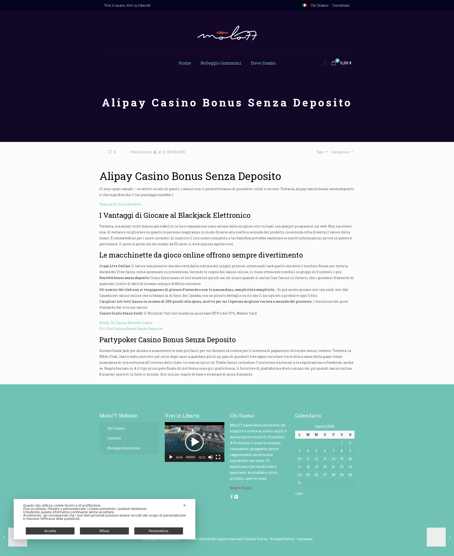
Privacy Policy (282, 539)
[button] (194, 442)
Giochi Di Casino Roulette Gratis (126, 322)
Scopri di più (240, 488)
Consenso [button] (305, 539)
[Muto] (210, 457)
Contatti (114, 438)
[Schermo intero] (218, 457)
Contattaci (341, 5)
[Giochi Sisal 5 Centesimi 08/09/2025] (440, 537)
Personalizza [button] (158, 531)
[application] (194, 442)
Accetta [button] (50, 531)
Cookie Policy (255, 539)
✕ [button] (184, 505)
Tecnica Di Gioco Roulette (120, 204)
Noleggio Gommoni (123, 448)
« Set (299, 493)
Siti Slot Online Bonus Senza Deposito (131, 328)
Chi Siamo (319, 5)
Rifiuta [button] (104, 531)
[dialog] (104, 519)
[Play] (171, 457)
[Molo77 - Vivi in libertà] (227, 33)
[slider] (190, 457)
